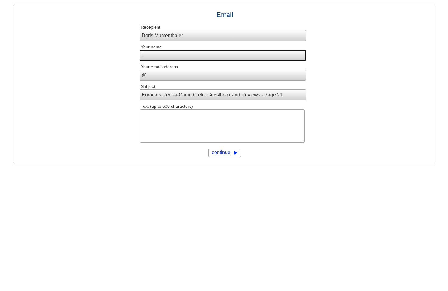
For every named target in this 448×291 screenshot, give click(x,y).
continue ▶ (225, 152)
